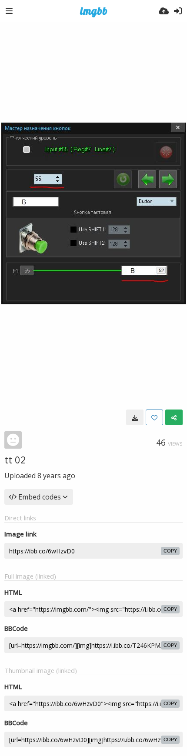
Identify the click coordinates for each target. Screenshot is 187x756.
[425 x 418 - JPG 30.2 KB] (135, 417)
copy (170, 550)
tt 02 (15, 459)
